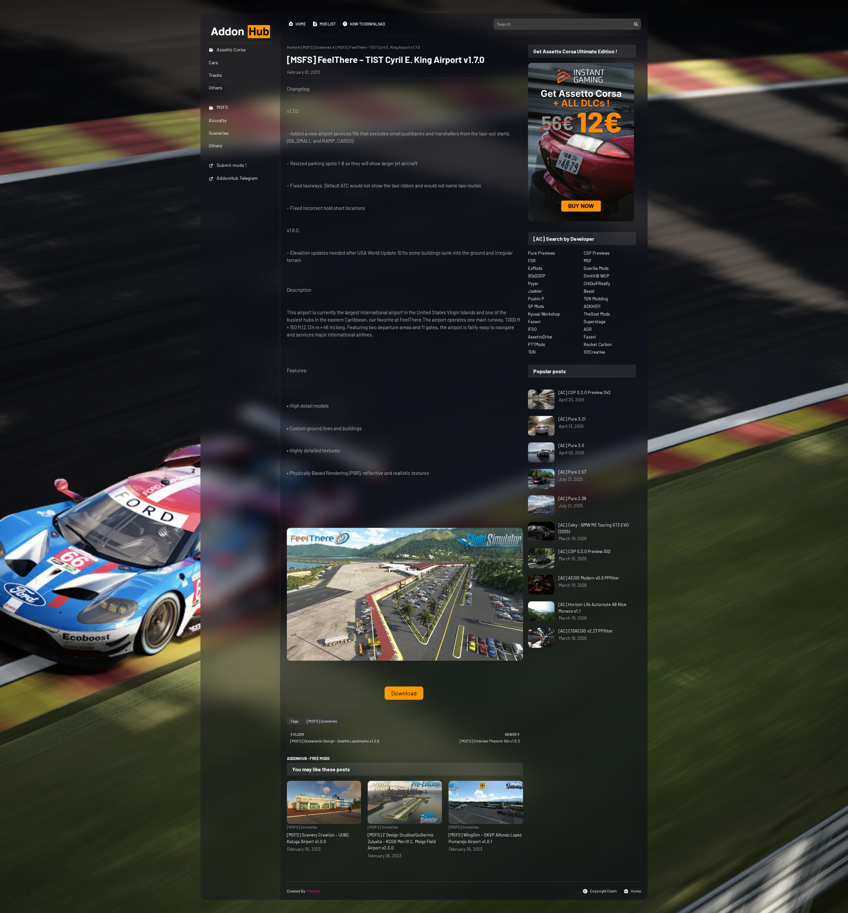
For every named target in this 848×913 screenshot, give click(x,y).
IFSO (532, 329)
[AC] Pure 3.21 (572, 419)
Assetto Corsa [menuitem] (231, 49)
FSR (532, 260)
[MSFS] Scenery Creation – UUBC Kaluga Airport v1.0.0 (318, 838)
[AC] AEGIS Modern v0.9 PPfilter (588, 578)
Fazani (534, 321)
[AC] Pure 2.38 (572, 498)
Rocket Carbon (598, 344)
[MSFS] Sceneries (316, 47)
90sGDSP (536, 276)
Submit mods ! (231, 165)
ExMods (535, 268)
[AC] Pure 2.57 (572, 472)
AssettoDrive (540, 336)
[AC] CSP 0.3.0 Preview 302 (584, 551)
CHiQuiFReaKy (597, 283)
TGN (532, 352)
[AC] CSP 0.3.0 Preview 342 (584, 392)
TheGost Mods (597, 314)
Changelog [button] (298, 89)
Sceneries (219, 133)
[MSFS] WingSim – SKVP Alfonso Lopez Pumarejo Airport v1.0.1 (485, 838)
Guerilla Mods (596, 268)
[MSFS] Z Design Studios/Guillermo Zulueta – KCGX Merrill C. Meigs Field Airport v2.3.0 (402, 841)
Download (404, 693)
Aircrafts (218, 120)
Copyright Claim (603, 890)
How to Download (367, 24)
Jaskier (535, 291)
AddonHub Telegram (237, 178)
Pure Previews (541, 253)
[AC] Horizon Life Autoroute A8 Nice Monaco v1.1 (592, 608)
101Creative (594, 352)
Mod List (328, 24)
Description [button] (299, 290)
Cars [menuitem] (213, 62)
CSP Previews (597, 253)
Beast (589, 291)
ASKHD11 (592, 306)
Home (300, 24)
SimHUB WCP (596, 276)
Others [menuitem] (215, 87)
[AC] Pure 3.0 (571, 445)
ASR (588, 329)
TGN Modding (596, 298)
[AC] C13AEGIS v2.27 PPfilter (585, 631)
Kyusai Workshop (544, 314)
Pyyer (533, 283)
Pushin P (536, 298)
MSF (588, 260)
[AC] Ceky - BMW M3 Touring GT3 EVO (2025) (593, 528)
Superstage (595, 321)
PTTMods (536, 344)
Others (215, 145)
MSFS (222, 107)
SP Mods (536, 306)
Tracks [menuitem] (215, 75)
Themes (313, 890)
